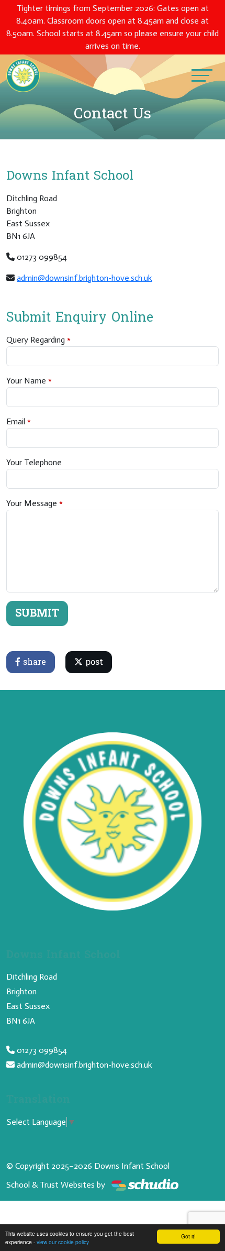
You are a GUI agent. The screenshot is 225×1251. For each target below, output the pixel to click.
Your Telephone (34, 462)
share (33, 662)
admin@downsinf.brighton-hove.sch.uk (84, 278)
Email (15, 421)
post (93, 662)
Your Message (31, 503)
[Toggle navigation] (202, 75)
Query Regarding (35, 340)
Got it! (188, 1236)
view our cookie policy (63, 1242)
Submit (37, 613)
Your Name (26, 381)
